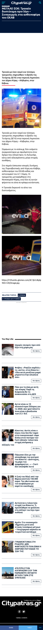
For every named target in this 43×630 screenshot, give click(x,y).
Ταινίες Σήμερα (21, 618)
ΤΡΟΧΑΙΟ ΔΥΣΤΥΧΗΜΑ (12, 299)
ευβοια (22, 295)
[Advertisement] (21, 320)
